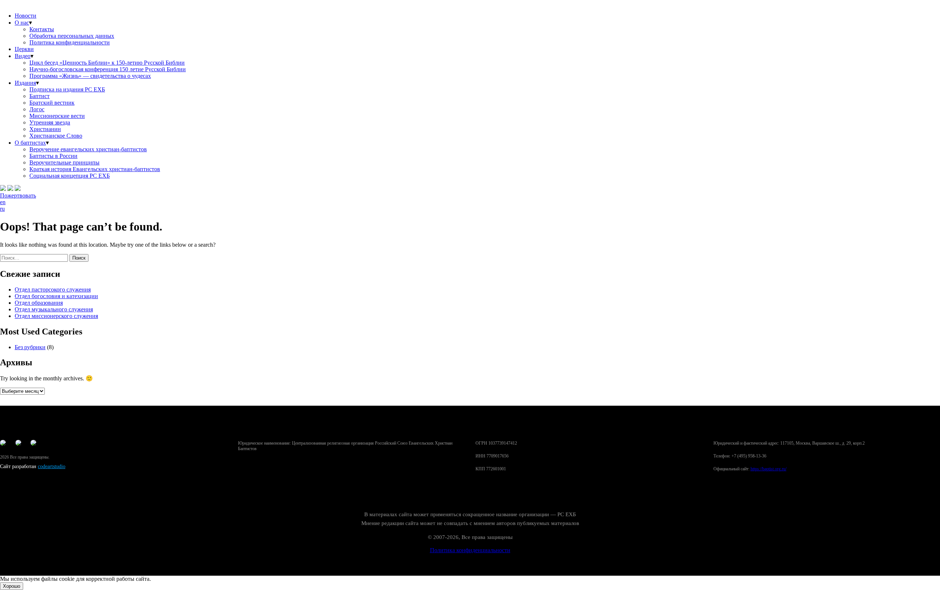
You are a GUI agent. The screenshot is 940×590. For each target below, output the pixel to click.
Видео (22, 56)
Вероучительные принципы (64, 162)
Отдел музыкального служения (54, 309)
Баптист (39, 96)
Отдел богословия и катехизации (56, 296)
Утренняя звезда (49, 122)
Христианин (45, 129)
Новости (25, 15)
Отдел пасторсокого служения (53, 289)
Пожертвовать (18, 195)
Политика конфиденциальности (69, 42)
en (3, 202)
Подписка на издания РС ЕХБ (67, 89)
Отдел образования (39, 303)
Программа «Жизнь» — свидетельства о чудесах (90, 76)
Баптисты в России (53, 156)
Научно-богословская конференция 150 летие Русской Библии (107, 69)
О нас (22, 22)
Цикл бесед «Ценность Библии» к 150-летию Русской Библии (107, 62)
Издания (25, 83)
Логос (36, 109)
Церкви (24, 49)
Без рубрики (30, 347)
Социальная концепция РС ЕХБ (69, 176)
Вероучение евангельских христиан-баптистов (88, 149)
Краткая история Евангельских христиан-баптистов (94, 169)
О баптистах (30, 143)
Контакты (41, 29)
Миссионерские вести (57, 116)
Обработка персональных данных (71, 36)
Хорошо (11, 586)
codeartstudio (51, 466)
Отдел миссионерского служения (56, 316)
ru (2, 209)
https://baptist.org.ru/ (769, 468)
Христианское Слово (55, 136)
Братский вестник (52, 102)
